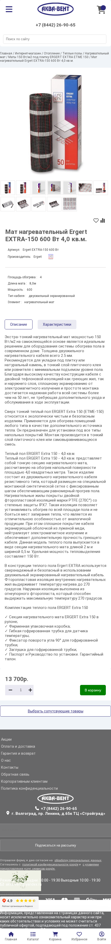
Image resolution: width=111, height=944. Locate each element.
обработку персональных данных (77, 860)
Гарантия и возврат (18, 753)
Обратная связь (15, 774)
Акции (6, 739)
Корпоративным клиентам (24, 781)
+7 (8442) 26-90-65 (55, 24)
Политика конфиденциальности (29, 788)
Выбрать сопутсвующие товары (55, 711)
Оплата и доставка (18, 746)
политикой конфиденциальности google (50, 864)
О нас (6, 760)
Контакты (9, 767)
